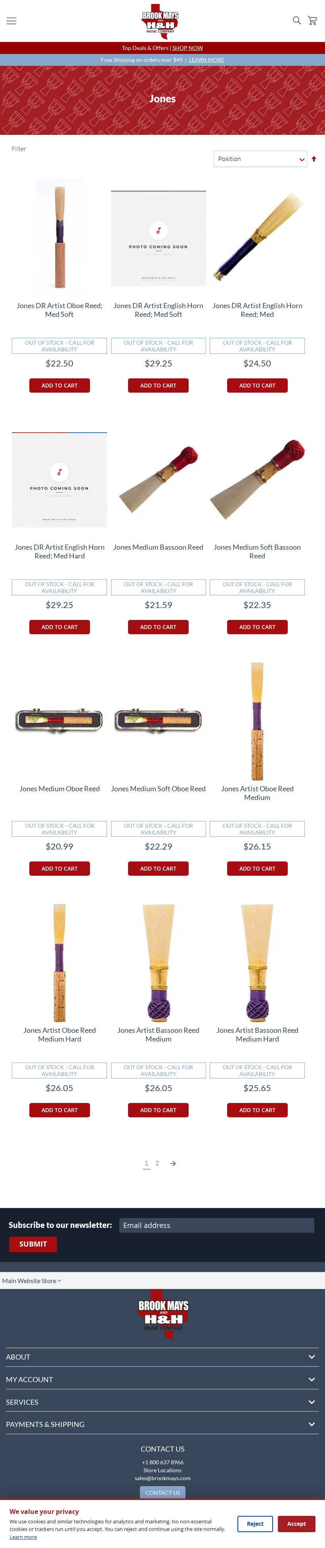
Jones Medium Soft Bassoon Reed (257, 551)
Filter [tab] (18, 149)
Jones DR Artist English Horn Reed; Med (257, 309)
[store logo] (159, 22)
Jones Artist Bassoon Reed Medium (158, 1034)
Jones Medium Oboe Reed (59, 788)
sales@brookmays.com (163, 1478)
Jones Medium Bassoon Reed (158, 547)
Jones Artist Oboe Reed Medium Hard (59, 1034)
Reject (255, 1523)
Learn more (23, 1536)
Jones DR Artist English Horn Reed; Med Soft (158, 309)
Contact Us (163, 1448)
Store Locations (162, 1470)
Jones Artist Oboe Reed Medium (257, 793)
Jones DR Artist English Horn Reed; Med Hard (60, 551)
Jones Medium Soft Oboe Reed (158, 788)
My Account (29, 1379)
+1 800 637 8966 (163, 1462)
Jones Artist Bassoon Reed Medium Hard (257, 1034)
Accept (296, 1523)
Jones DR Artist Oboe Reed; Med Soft (60, 309)
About (18, 1356)
